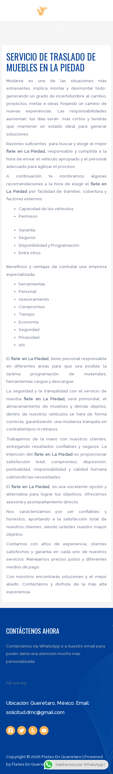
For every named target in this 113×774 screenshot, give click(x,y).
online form (38, 682)
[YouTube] (44, 730)
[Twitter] (21, 730)
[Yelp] (32, 730)
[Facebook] (10, 730)
